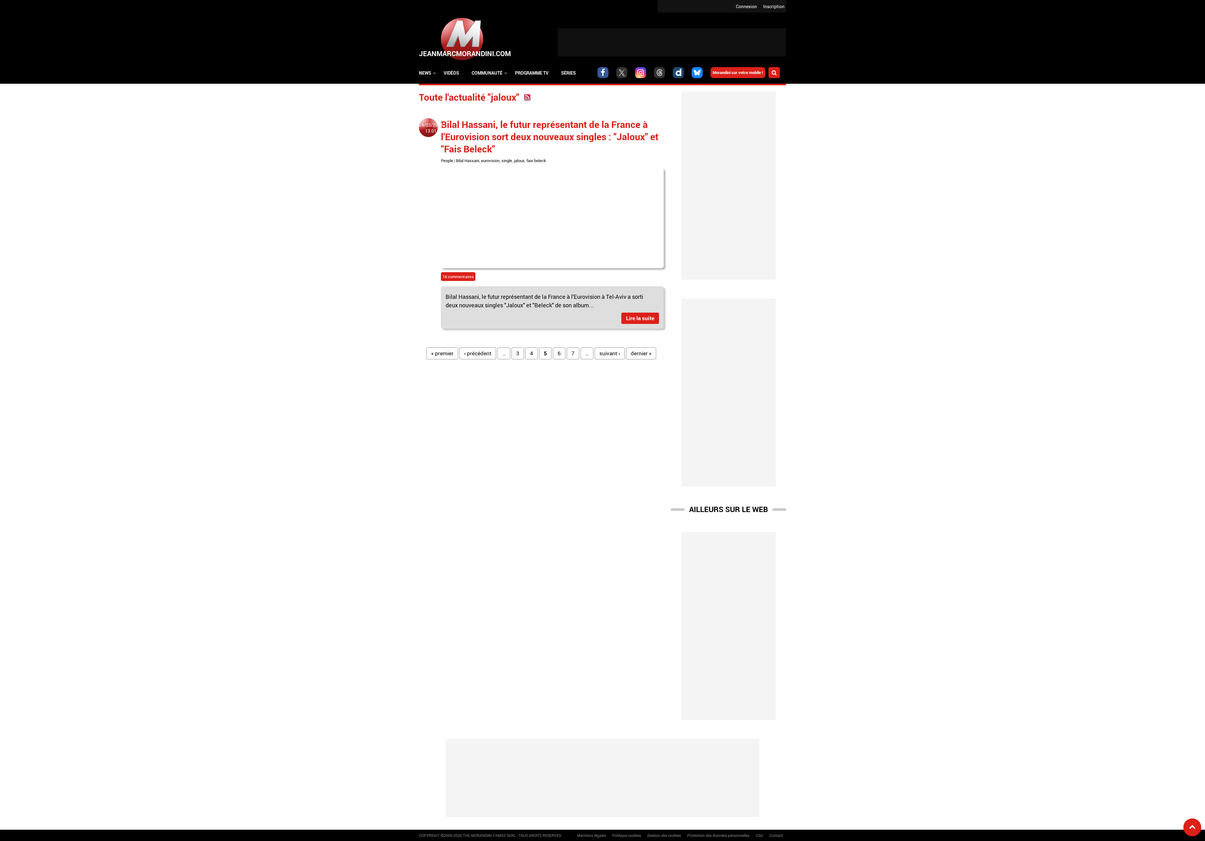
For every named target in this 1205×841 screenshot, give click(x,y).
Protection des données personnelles (718, 835)
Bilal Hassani (467, 160)
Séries (568, 73)
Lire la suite (640, 318)
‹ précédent (477, 353)
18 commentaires (458, 276)
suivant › (609, 353)
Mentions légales (591, 835)
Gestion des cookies (664, 835)
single (506, 160)
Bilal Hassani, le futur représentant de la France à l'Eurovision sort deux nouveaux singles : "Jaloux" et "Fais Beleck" (549, 136)
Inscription (774, 6)
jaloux (519, 160)
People (447, 160)
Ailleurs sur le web (728, 509)
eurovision (490, 160)
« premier (442, 353)
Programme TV (532, 73)
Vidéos (451, 73)
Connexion (746, 6)
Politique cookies (626, 835)
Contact (776, 835)
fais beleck (536, 160)
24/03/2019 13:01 (431, 128)
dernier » (641, 353)
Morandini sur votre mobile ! (738, 72)
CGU (759, 835)
